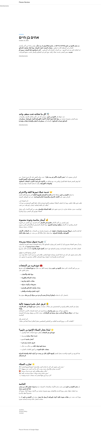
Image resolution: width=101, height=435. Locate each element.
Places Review (24, 2)
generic (21, 34)
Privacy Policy (23, 411)
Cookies (21, 409)
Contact (21, 413)
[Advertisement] (50, 19)
